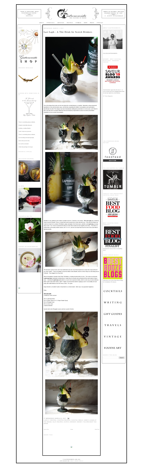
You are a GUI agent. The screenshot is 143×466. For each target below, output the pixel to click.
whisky (79, 422)
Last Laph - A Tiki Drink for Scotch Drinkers (68, 31)
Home (72, 429)
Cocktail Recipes (63, 420)
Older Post (97, 429)
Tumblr (78, 22)
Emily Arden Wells (76, 461)
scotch (66, 422)
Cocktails (51, 22)
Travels (70, 22)
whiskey (73, 422)
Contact (100, 22)
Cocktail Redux (77, 420)
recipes (60, 422)
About (41, 22)
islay (54, 422)
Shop (85, 22)
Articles (60, 22)
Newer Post (46, 429)
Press (92, 22)
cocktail (53, 420)
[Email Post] (68, 418)
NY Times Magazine (108, 96)
